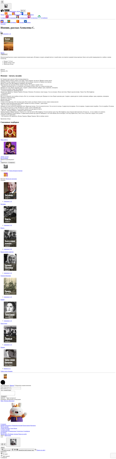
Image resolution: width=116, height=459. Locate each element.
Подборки (10, 434)
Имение (12, 385)
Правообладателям (17, 425)
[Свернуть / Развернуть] (23, 11)
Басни (15, 428)
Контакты (33, 425)
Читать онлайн (5, 427)
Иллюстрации (26, 425)
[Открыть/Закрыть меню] (2, 2)
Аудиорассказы (12, 431)
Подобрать (3, 432)
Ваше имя (3, 387)
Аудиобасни (26, 431)
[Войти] (6, 6)
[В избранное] (1, 35)
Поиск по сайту (22, 434)
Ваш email (3, 388)
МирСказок (8, 435)
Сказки (2, 428)
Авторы (16, 434)
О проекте (3, 424)
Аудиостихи (19, 431)
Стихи (11, 428)
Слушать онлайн (5, 429)
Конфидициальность (6, 425)
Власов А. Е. (7, 368)
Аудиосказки (4, 431)
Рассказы (3, 24)
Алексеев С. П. (8, 201)
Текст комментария (6, 390)
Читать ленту (4, 434)
